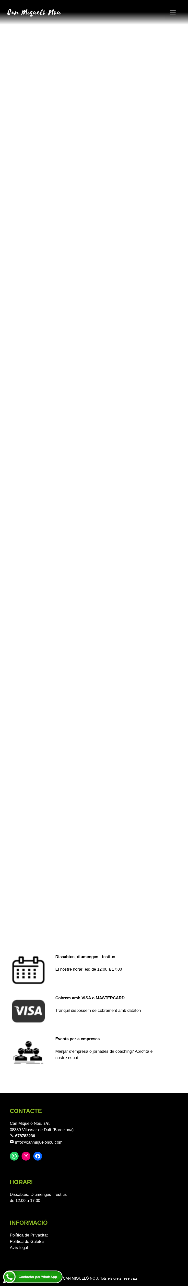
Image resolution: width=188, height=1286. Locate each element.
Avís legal (19, 1247)
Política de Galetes (27, 1241)
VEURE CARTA (24, 298)
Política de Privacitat (29, 1235)
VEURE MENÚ (23, 446)
